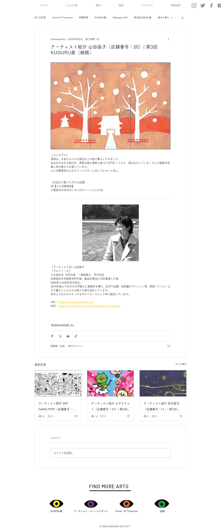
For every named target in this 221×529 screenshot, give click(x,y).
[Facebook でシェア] (52, 336)
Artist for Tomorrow (62, 17)
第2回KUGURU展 (142, 17)
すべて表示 (181, 364)
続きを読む (163, 17)
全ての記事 (40, 17)
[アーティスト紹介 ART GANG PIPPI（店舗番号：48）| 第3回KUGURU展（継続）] (58, 383)
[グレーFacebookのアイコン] (211, 5)
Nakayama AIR (120, 17)
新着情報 (83, 17)
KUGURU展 (100, 17)
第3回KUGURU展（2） (63, 325)
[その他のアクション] (168, 39)
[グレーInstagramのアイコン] (194, 5)
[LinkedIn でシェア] (68, 336)
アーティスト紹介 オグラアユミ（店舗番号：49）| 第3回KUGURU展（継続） (110, 407)
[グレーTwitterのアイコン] (202, 5)
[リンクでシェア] (75, 336)
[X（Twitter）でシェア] (60, 336)
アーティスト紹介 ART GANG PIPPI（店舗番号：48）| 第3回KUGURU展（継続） (57, 407)
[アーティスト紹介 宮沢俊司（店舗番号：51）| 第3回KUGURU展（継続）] (163, 383)
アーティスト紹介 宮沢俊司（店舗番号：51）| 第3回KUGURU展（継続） (161, 407)
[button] (182, 17)
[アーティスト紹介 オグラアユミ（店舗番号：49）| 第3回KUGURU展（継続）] (110, 383)
